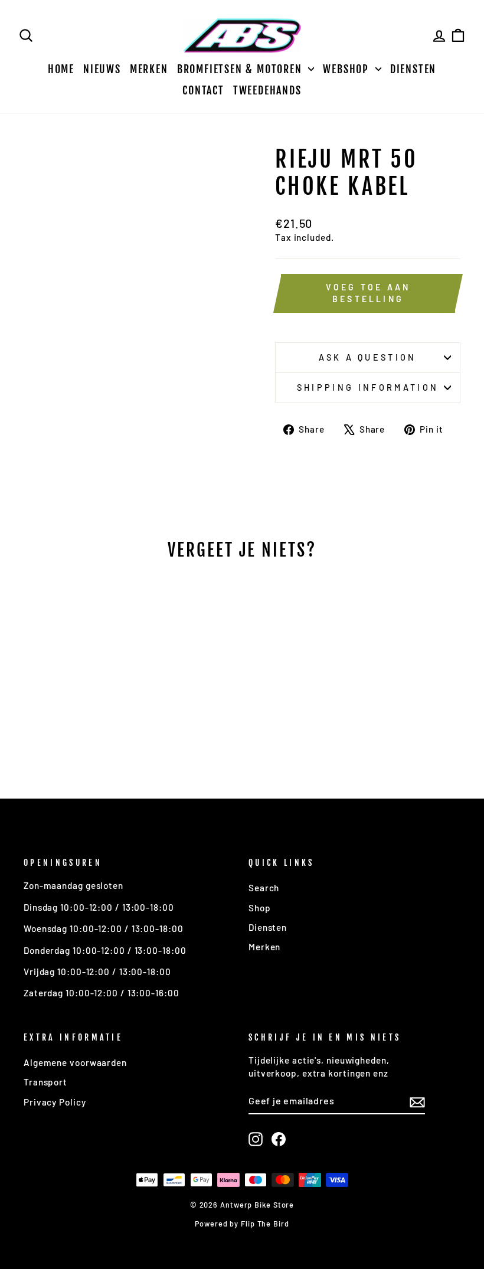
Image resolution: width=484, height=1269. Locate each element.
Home (61, 69)
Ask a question (367, 357)
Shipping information (368, 387)
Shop (259, 907)
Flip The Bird (265, 1223)
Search (263, 887)
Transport (45, 1082)
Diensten (413, 69)
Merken (149, 69)
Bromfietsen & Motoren (241, 69)
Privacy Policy (55, 1102)
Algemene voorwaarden (75, 1062)
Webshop (347, 69)
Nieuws (102, 69)
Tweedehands (267, 90)
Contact (203, 90)
